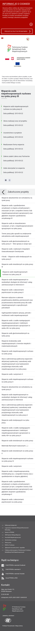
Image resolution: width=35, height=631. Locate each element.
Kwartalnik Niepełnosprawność (13, 537)
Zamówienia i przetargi (10, 540)
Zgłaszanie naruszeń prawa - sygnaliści (15, 547)
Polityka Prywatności (8, 626)
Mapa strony (19, 626)
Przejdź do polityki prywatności (16, 31)
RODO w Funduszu (9, 545)
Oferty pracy (8, 542)
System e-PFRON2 (9, 532)
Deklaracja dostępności (11, 525)
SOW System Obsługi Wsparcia (12, 535)
